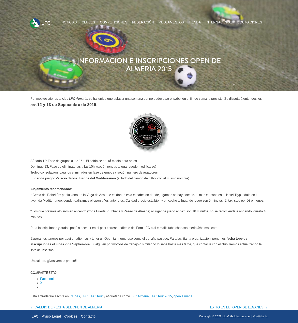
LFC (45, 23)
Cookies (70, 316)
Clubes (88, 22)
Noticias (69, 22)
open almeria (183, 296)
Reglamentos (171, 22)
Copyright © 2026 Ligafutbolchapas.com (225, 316)
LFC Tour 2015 (161, 296)
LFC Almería (140, 296)
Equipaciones (249, 22)
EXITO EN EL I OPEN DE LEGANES (239, 307)
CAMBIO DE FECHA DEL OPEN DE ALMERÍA (66, 307)
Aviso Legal (51, 316)
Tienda (195, 22)
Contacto (88, 316)
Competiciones (113, 22)
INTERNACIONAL (219, 22)
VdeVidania (260, 316)
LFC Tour (96, 296)
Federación (143, 22)
